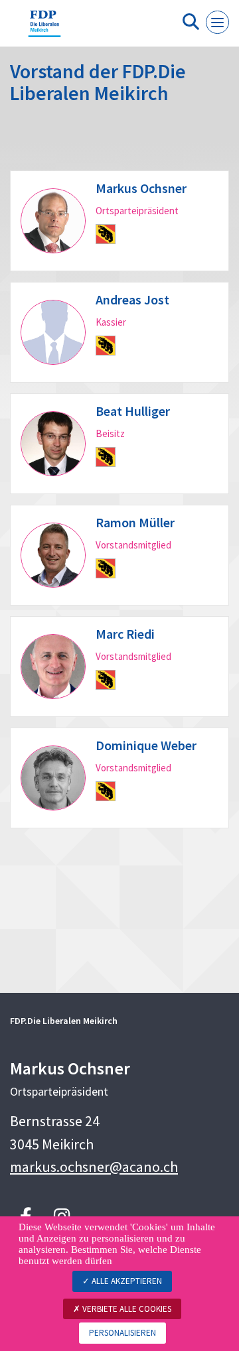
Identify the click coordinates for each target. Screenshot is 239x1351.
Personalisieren (122, 1332)
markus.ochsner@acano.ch (94, 1166)
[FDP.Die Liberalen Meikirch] (44, 28)
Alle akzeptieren (126, 1281)
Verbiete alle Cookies (125, 1309)
